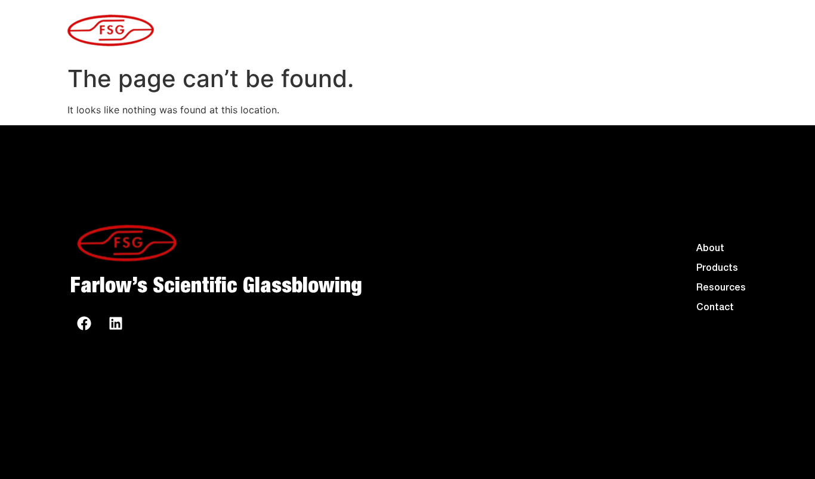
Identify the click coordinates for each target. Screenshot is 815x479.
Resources (716, 29)
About (416, 29)
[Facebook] (84, 323)
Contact (504, 29)
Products (602, 29)
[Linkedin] (115, 323)
